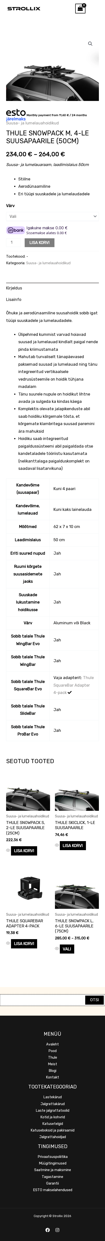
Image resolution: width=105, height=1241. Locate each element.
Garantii (52, 1183)
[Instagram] (57, 1230)
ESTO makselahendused (52, 1190)
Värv (10, 205)
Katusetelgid (52, 1123)
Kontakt (52, 1077)
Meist (52, 1064)
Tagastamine (52, 1177)
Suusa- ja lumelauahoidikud (32, 123)
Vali (67, 949)
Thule (52, 1057)
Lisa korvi (40, 242)
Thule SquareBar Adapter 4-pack (73, 685)
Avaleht (52, 1044)
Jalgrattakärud (53, 1104)
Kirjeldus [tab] (14, 288)
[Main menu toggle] (95, 8)
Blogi (52, 1070)
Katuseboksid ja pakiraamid (52, 1130)
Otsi (94, 1000)
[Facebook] (47, 1230)
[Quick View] (8, 850)
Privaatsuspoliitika (53, 1156)
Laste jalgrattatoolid (52, 1110)
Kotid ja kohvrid (52, 1117)
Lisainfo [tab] (13, 299)
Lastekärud (52, 1097)
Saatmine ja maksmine (52, 1170)
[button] (90, 43)
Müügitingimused (52, 1163)
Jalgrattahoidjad (52, 1137)
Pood (52, 1051)
